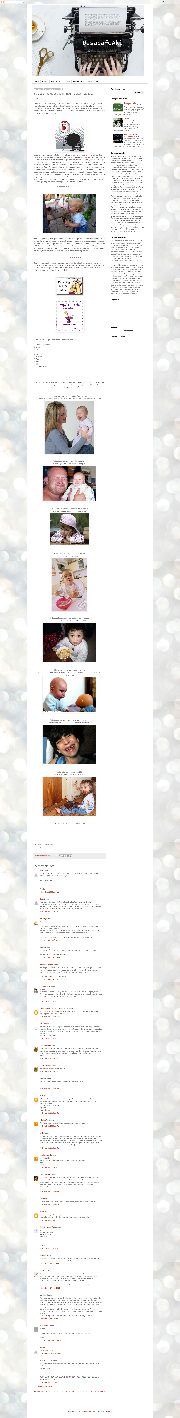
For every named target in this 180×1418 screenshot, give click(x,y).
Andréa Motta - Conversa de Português (54, 1008)
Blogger (109, 1412)
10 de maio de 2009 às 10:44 (50, 912)
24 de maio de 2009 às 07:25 (50, 1168)
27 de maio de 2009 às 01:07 (50, 1205)
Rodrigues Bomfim (47, 965)
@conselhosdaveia (69, 246)
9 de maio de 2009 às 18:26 (50, 892)
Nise (72, 265)
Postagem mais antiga (97, 1391)
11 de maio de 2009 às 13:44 (50, 980)
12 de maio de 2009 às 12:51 (50, 1001)
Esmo (68, 82)
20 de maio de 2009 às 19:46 (50, 1113)
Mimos (89, 82)
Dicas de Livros (56, 82)
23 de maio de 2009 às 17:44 (50, 1126)
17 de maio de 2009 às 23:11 (50, 1039)
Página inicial (70, 1391)
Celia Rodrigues (46, 1175)
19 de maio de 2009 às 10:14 (50, 1089)
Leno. (42, 870)
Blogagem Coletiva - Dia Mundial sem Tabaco (132, 135)
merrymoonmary (89, 1412)
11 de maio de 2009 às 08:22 (50, 940)
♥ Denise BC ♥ (45, 987)
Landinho (43, 1256)
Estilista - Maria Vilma (48, 1227)
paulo (42, 1133)
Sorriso (126, 119)
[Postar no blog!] (63, 855)
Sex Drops (43, 1271)
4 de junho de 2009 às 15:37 (50, 1319)
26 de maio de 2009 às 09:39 (50, 1192)
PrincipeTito (44, 1120)
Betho (42, 1212)
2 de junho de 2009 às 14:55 (50, 1264)
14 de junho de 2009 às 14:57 (50, 1354)
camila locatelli (45, 1155)
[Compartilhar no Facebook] (68, 855)
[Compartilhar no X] (65, 855)
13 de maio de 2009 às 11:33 (50, 1017)
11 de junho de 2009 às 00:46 (50, 1340)
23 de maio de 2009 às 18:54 (50, 1148)
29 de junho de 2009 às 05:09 (50, 1382)
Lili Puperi (43, 1024)
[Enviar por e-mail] (60, 855)
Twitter (49, 246)
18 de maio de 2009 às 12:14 (50, 1058)
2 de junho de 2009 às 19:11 (50, 1288)
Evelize (42, 1199)
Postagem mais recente (42, 1391)
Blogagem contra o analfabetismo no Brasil (132, 104)
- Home (36, 82)
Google (86, 160)
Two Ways (43, 919)
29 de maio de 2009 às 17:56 (50, 1220)
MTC (97, 82)
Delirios (45, 82)
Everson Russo (45, 1046)
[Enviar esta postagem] (56, 855)
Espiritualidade (78, 82)
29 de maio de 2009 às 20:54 (50, 1248)
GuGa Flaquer (45, 1096)
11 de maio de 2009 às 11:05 (50, 958)
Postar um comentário (45, 1387)
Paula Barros (44, 1326)
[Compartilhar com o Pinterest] (70, 855)
